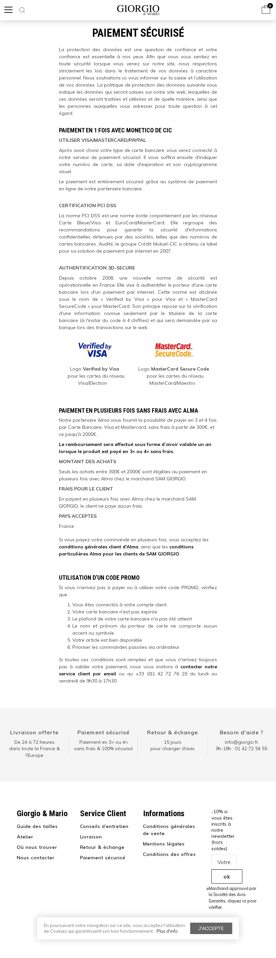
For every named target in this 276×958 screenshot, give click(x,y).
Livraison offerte (34, 732)
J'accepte (211, 928)
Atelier (25, 837)
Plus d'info (167, 931)
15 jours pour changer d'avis (172, 745)
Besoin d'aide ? (241, 732)
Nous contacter (36, 858)
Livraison (91, 837)
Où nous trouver (37, 847)
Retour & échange (172, 732)
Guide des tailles (37, 826)
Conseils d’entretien (104, 826)
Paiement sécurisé (103, 732)
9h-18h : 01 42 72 (241, 748)
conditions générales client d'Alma (98, 547)
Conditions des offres (169, 854)
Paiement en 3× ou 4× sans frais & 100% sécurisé (103, 745)
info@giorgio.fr (241, 742)
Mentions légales (164, 844)
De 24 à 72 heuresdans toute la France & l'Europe (34, 748)
